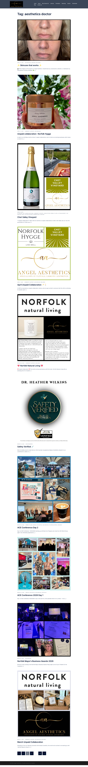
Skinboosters (36, 214)
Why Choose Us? (45, 3)
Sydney (33, 763)
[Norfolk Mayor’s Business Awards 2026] (44, 629)
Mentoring (64, 3)
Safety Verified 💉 (25, 446)
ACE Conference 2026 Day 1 (30, 595)
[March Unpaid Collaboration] (44, 704)
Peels (23, 214)
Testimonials (74, 3)
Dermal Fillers (54, 213)
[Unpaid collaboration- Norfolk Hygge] (44, 101)
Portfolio (44, 592)
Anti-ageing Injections (28, 213)
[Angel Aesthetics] (16, 4)
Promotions (58, 3)
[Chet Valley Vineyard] (44, 176)
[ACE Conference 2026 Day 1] (44, 563)
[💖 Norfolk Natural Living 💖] (44, 327)
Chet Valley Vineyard (26, 217)
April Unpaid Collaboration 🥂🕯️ (32, 285)
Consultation (47, 213)
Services (52, 3)
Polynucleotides (29, 214)
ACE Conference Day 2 (27, 527)
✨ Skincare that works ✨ (29, 65)
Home (35, 3)
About (39, 3)
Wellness (38, 62)
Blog (35, 4)
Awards (68, 3)
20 (40, 753)
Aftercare (19, 213)
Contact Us (39, 4)
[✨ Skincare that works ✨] (44, 40)
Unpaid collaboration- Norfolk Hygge (34, 134)
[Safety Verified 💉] (44, 408)
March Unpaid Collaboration (30, 742)
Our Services (28, 62)
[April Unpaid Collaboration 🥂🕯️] (44, 253)
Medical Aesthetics (37, 524)
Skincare (33, 62)
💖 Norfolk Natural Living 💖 (30, 366)
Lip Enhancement (62, 213)
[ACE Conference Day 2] (44, 489)
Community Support (29, 131)
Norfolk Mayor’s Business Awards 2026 (35, 661)
